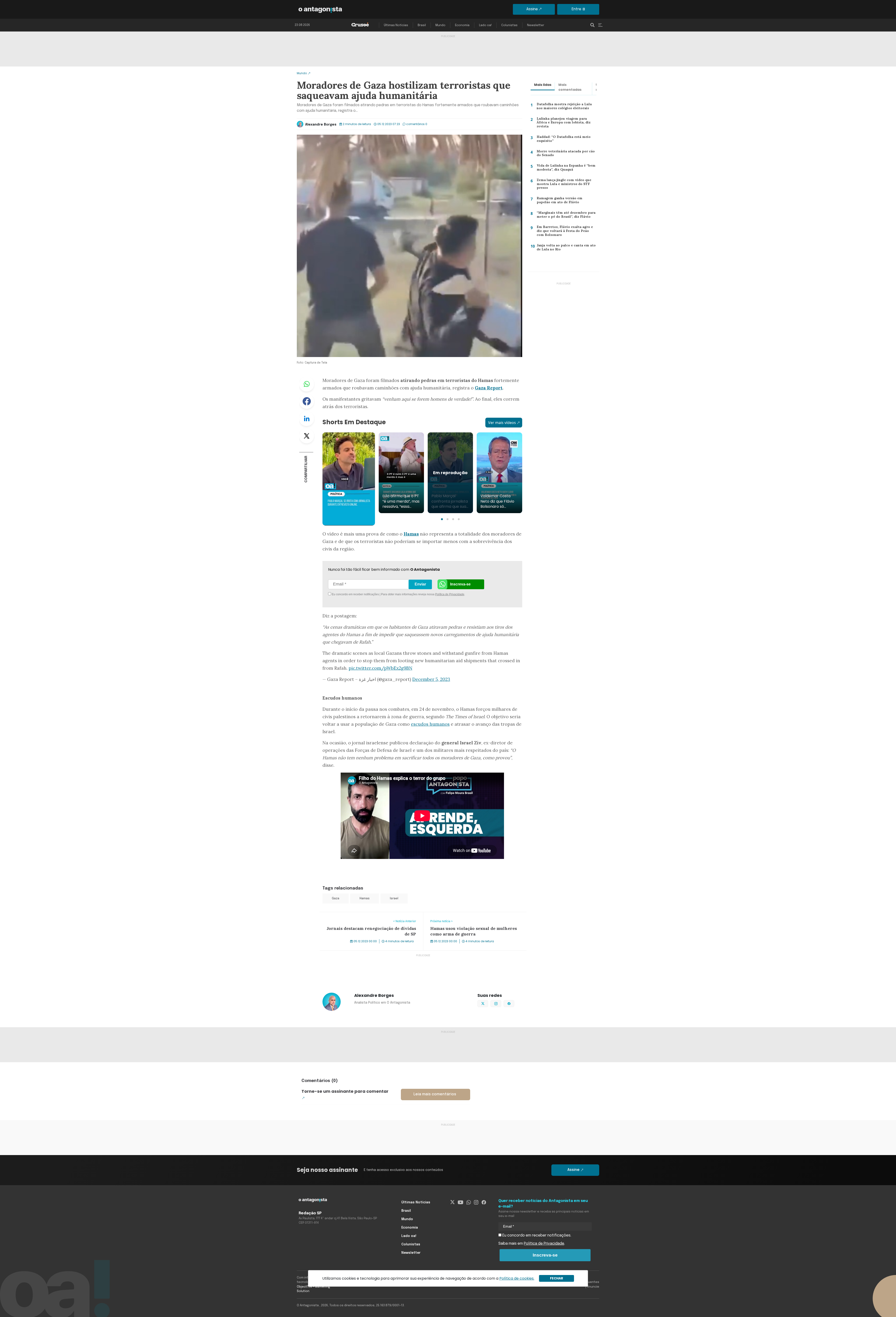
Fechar (556, 1278)
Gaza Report (488, 388)
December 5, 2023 (431, 679)
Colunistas (509, 25)
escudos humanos (430, 724)
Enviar (420, 584)
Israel (394, 898)
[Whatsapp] (468, 1202)
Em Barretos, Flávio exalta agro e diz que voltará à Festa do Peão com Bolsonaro (566, 231)
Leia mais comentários (434, 1094)
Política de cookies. (516, 1278)
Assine (532, 9)
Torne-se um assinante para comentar (344, 1091)
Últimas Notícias (396, 25)
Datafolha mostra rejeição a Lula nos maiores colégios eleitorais (566, 107)
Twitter (306, 435)
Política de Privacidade (449, 594)
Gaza (335, 898)
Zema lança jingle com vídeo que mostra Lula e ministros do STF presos (562, 185)
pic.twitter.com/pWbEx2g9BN (380, 668)
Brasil (422, 25)
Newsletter (535, 25)
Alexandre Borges (320, 124)
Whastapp (306, 384)
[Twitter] (452, 1202)
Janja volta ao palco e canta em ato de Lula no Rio (564, 248)
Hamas (365, 898)
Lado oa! (485, 25)
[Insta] (476, 1202)
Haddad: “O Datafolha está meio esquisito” (562, 140)
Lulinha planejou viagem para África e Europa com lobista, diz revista (565, 122)
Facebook (306, 401)
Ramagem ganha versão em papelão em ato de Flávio (566, 201)
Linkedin (306, 418)
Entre (576, 9)
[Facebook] (484, 1202)
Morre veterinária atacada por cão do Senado (564, 154)
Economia (462, 25)
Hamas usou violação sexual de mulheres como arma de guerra (473, 917)
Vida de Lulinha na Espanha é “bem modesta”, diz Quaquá (564, 168)
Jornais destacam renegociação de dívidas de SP (362, 915)
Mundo (440, 25)
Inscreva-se (460, 584)
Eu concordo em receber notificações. (536, 1235)
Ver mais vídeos (502, 422)
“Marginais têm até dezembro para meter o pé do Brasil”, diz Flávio (565, 216)
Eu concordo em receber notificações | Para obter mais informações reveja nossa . (370, 594)
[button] (442, 519)
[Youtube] (460, 1202)
